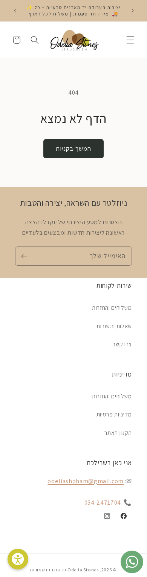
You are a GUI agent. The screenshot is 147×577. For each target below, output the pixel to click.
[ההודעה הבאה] (132, 10)
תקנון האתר (118, 432)
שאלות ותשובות (114, 326)
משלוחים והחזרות (112, 307)
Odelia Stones (83, 569)
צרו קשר (122, 344)
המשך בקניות (73, 148)
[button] (130, 40)
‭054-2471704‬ (102, 502)
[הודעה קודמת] (14, 10)
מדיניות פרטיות (114, 414)
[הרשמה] (24, 256)
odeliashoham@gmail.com (85, 481)
